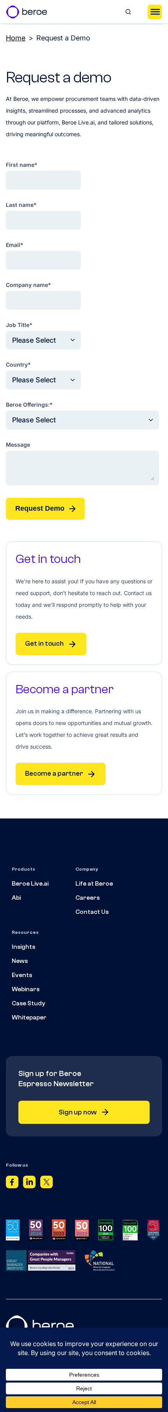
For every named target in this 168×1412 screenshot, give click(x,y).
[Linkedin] (29, 1183)
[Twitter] (46, 1183)
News (20, 960)
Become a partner (54, 773)
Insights (23, 946)
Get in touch (44, 643)
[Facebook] (12, 1183)
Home (15, 38)
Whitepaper (29, 1017)
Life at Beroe (94, 883)
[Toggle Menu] (154, 12)
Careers (87, 897)
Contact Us (92, 911)
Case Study (28, 1003)
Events (22, 975)
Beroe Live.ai (30, 883)
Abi (16, 897)
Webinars (25, 989)
